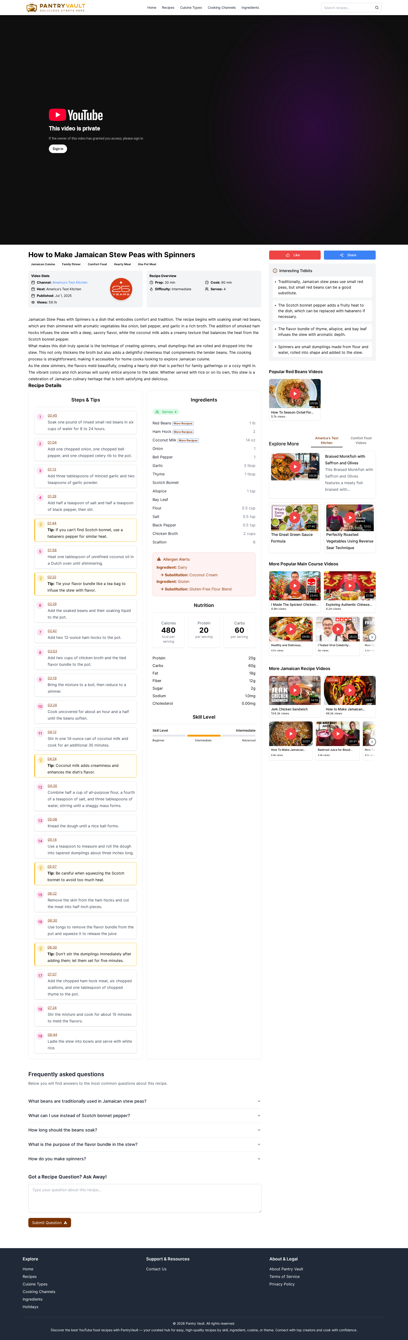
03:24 (52, 705)
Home (151, 7)
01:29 (52, 496)
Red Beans (172, 423)
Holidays (30, 1306)
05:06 (52, 819)
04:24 (52, 759)
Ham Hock (173, 431)
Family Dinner (71, 264)
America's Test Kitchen (69, 282)
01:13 (52, 469)
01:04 (52, 442)
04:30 (52, 786)
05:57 (52, 866)
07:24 (52, 1008)
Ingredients (250, 7)
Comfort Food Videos (361, 440)
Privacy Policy (282, 1284)
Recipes (168, 7)
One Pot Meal (147, 264)
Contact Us (156, 1269)
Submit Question (47, 1222)
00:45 (52, 415)
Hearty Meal (122, 264)
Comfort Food (97, 264)
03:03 (52, 651)
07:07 (52, 974)
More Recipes (183, 423)
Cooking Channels (222, 7)
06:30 (52, 920)
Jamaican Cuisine (43, 264)
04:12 (52, 732)
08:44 (52, 1035)
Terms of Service (284, 1276)
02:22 (51, 577)
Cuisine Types (191, 7)
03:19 (52, 678)
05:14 (52, 839)
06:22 (52, 893)
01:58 (52, 550)
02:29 (52, 604)
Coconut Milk (175, 440)
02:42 (52, 631)
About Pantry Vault (286, 1269)
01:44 (51, 523)
